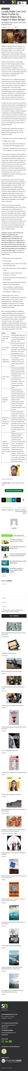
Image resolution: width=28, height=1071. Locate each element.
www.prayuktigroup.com (7, 479)
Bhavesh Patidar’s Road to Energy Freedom (11, 671)
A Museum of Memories (7, 510)
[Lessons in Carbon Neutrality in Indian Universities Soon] (5, 556)
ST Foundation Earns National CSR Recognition (12, 705)
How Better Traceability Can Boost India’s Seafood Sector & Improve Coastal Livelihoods (13, 830)
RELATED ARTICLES (7, 535)
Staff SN (4, 27)
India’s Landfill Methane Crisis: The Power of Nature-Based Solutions (13, 810)
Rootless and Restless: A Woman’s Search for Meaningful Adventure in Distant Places (12, 968)
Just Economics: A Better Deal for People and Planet (13, 772)
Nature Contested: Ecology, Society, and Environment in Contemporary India (13, 876)
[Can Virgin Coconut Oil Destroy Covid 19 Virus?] (5, 541)
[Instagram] (2, 1041)
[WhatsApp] (8, 500)
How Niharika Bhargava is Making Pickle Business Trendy (12, 687)
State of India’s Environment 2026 (9, 750)
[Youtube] (10, 1041)
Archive (7, 6)
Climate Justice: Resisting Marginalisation (11, 945)
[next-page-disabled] (5, 576)
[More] (23, 500)
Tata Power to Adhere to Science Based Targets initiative (20, 511)
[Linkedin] (13, 500)
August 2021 (12, 6)
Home (2, 6)
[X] (3, 500)
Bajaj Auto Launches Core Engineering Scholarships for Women (13, 853)
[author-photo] (14, 526)
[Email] (18, 500)
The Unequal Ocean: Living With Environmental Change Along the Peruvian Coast (12, 991)
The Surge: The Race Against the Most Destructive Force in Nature (13, 923)
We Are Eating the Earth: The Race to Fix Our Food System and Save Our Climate (13, 899)
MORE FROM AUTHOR (19, 535)
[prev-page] (2, 576)
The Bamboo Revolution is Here (8, 653)
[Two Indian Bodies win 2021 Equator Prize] (5, 548)
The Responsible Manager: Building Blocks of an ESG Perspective (13, 727)
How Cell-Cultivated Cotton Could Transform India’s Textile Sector (13, 633)
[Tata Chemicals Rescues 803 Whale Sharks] (5, 563)
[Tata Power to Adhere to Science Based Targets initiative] (5, 570)
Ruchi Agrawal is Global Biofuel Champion (11, 794)
